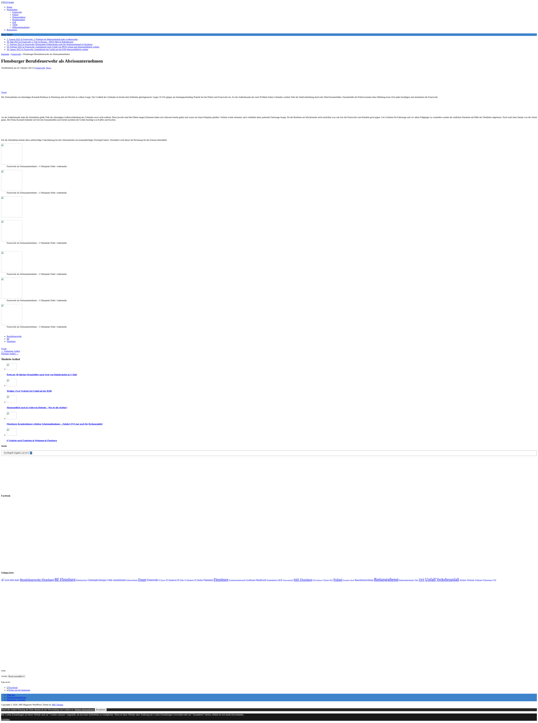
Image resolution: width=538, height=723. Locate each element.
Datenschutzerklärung (16, 697)
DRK (110, 580)
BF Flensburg (65, 579)
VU (494, 580)
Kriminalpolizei (272, 580)
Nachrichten (12, 9)
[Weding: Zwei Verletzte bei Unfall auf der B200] (12, 385)
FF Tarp (180, 580)
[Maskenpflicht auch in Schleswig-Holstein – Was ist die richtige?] (12, 402)
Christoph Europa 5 (98, 579)
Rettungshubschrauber (406, 580)
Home (9, 7)
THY (422, 579)
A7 (2, 579)
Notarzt (326, 580)
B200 (12, 580)
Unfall (430, 579)
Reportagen (12, 30)
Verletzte (470, 580)
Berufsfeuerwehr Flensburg (37, 579)
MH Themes (57, 705)
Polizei (15, 14)
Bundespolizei (18, 20)
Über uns (11, 695)
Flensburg (11, 341)
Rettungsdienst (18, 17)
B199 (7, 580)
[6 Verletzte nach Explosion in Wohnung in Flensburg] (12, 435)
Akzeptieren (100, 710)
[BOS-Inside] (269, 2)
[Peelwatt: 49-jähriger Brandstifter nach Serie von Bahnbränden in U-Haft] (12, 369)
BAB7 (17, 580)
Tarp (416, 580)
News (48, 68)
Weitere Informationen (84, 709)
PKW (331, 580)
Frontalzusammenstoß (237, 580)
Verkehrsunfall (447, 579)
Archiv (4, 676)
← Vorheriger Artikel (10, 351)
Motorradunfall (288, 580)
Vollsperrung (488, 580)
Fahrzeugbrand (132, 580)
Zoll (14, 22)
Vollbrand (478, 580)
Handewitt (261, 580)
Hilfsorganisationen (21, 27)
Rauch (352, 580)
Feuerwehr (17, 12)
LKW (280, 580)
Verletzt (463, 580)
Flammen (208, 579)
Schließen (5, 719)
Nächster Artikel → (9, 354)
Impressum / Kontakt (16, 700)
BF (8, 339)
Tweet (4, 92)
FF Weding (198, 580)
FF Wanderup (189, 580)
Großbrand (251, 580)
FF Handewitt (171, 580)
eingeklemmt (119, 580)
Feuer (142, 579)
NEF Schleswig (318, 580)
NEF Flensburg (303, 579)
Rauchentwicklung (364, 580)
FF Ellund (162, 580)
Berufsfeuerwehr (14, 336)
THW (15, 25)
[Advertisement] (41, 79)
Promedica (346, 580)
